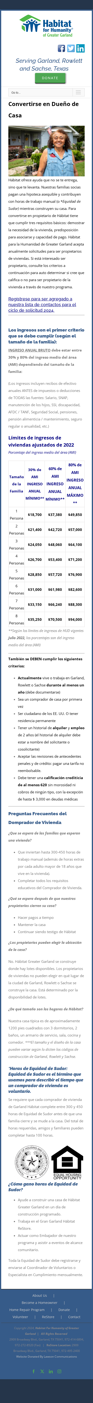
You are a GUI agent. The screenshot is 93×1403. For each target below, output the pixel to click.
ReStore (48, 1317)
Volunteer (20, 1317)
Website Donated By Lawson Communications (46, 1357)
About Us (39, 1295)
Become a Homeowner (39, 1302)
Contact (74, 1317)
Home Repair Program (27, 1309)
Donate (64, 1309)
